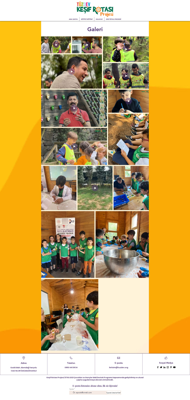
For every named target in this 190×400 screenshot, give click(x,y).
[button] (113, 19)
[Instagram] (167, 367)
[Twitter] (161, 367)
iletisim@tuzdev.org (118, 367)
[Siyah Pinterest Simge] (171, 367)
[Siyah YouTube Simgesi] (174, 367)
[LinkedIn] (164, 367)
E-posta (71, 389)
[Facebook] (157, 367)
